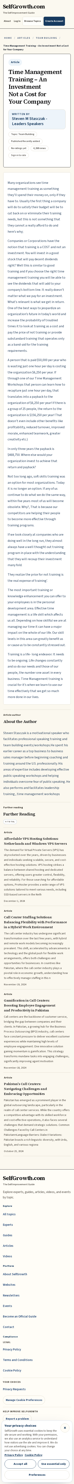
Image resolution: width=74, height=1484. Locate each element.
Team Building (46, 38)
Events (7, 1306)
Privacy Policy (12, 1349)
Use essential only (53, 1464)
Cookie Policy (12, 1370)
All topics (9, 1214)
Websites (9, 1285)
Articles (23, 38)
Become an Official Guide (19, 1316)
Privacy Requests (14, 1389)
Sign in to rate (18, 155)
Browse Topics (32, 21)
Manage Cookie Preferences (24, 1400)
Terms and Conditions (18, 1360)
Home (8, 38)
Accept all (20, 1464)
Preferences (37, 1475)
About (7, 21)
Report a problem (17, 1419)
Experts (8, 1225)
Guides (7, 1235)
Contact (8, 1327)
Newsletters (11, 1295)
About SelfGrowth (15, 1274)
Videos (7, 1256)
